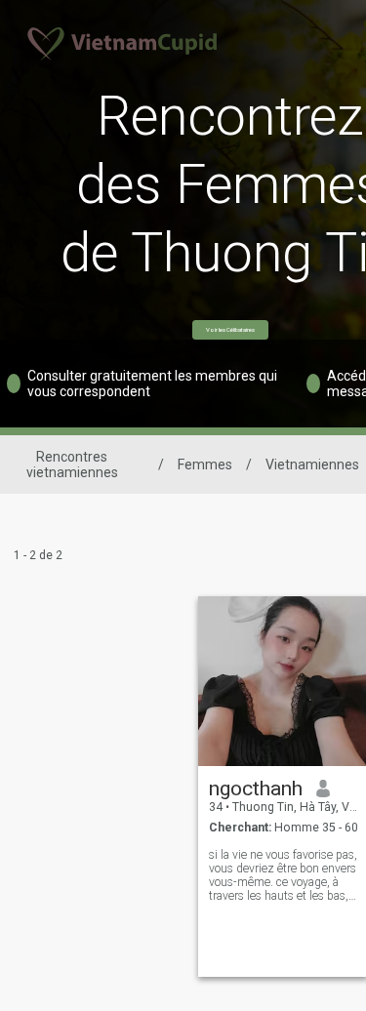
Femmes (205, 464)
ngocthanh (256, 788)
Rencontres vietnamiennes (72, 464)
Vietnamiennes (312, 464)
